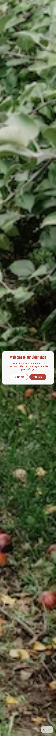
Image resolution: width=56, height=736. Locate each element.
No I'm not (19, 377)
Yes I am (37, 377)
